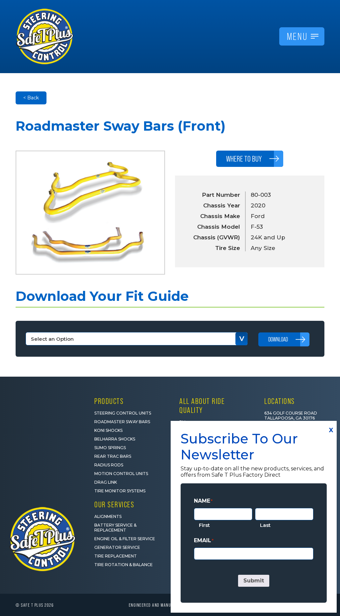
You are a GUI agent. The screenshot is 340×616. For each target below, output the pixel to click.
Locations (279, 401)
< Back (31, 98)
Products (109, 401)
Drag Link (105, 482)
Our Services (114, 504)
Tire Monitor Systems (119, 490)
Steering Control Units (122, 413)
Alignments (108, 516)
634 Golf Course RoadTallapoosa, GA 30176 (290, 416)
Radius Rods (108, 464)
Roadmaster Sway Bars (122, 421)
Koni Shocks (108, 430)
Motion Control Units (121, 473)
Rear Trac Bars (112, 456)
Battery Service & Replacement (115, 528)
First (204, 525)
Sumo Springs (110, 447)
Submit (253, 580)
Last (265, 525)
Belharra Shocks (114, 438)
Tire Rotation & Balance (123, 564)
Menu (297, 36)
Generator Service (117, 547)
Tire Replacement (115, 556)
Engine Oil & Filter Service (124, 538)
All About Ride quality (202, 406)
